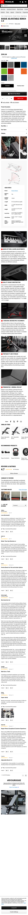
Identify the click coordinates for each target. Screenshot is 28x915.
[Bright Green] (4, 71)
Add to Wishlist (6, 102)
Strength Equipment (8, 16)
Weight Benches (24, 16)
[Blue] (24, 65)
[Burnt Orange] (24, 71)
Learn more (14, 58)
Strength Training (16, 16)
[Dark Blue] (4, 78)
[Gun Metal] (11, 65)
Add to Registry (15, 102)
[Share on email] (21, 421)
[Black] (4, 65)
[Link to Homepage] (9, 2)
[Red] (11, 71)
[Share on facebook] (10, 421)
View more (4, 486)
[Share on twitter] (14, 421)
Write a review (17, 23)
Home (2, 16)
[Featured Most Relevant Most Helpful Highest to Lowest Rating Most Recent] (19, 505)
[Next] (26, 775)
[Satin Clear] (11, 78)
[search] (14, 5)
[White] (17, 71)
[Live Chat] (20, 1)
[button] (2, 5)
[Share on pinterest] (17, 421)
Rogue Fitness (14, 190)
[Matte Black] (17, 65)
